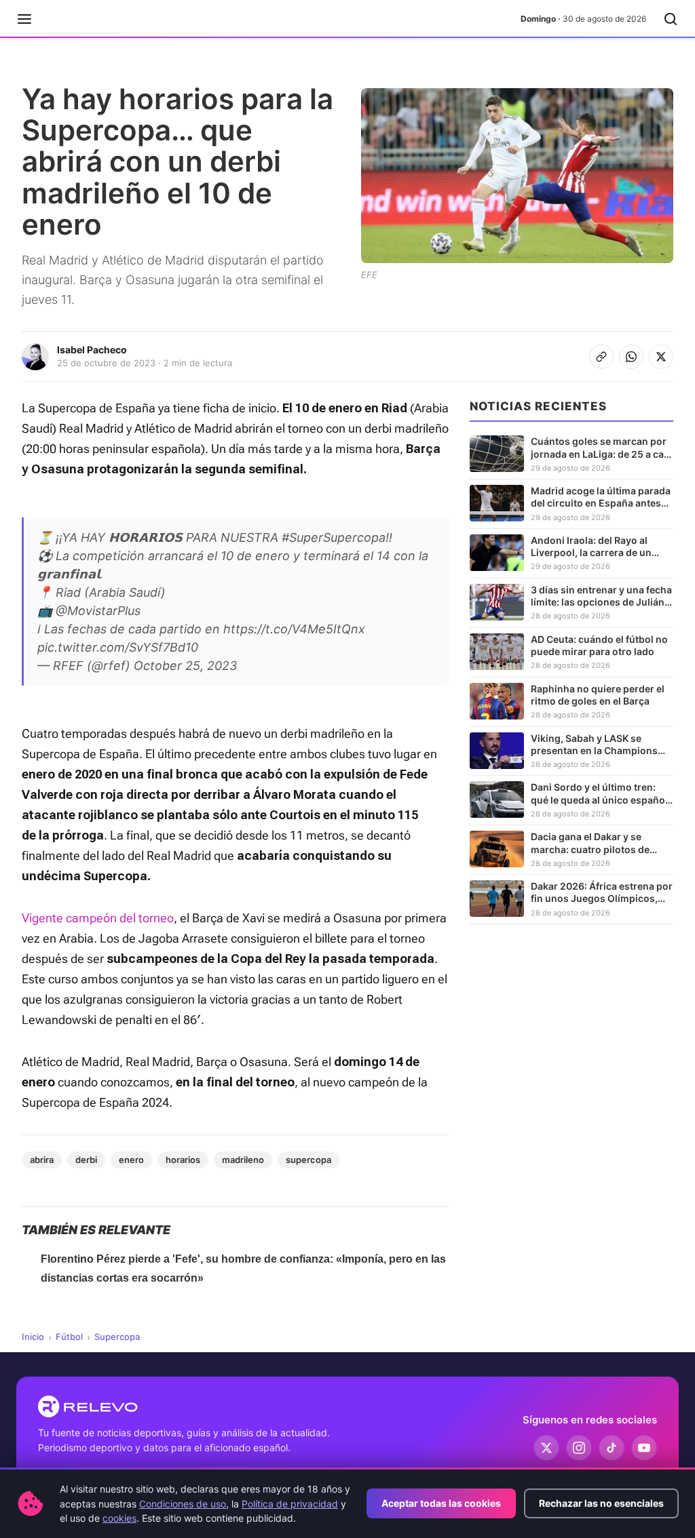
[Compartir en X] (661, 356)
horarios (183, 1159)
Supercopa (117, 1336)
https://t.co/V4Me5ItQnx (294, 629)
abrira (42, 1159)
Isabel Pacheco (92, 349)
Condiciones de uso (182, 1504)
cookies (119, 1518)
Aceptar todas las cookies (441, 1503)
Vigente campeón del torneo (98, 918)
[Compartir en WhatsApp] (631, 356)
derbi (86, 1159)
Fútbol (69, 1336)
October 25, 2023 (185, 665)
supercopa (308, 1159)
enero (131, 1159)
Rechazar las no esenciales (601, 1503)
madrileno (243, 1159)
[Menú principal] (24, 19)
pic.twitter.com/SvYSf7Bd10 (117, 647)
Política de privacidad (290, 1504)
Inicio (33, 1336)
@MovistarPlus (98, 611)
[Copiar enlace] (601, 356)
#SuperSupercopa (334, 537)
